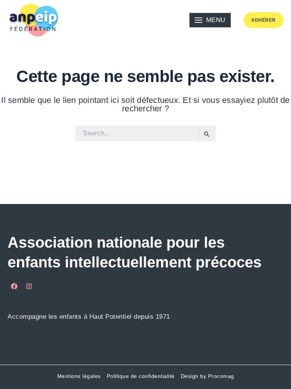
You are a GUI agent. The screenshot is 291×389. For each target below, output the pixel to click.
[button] (210, 20)
